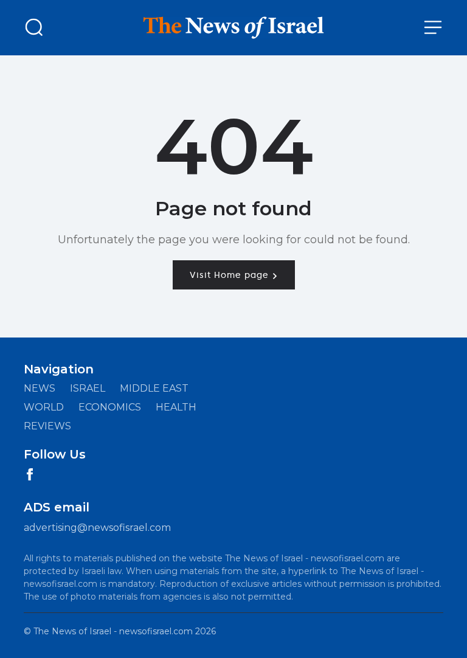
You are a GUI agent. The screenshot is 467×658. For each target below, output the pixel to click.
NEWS (39, 388)
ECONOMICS (109, 407)
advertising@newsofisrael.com (97, 527)
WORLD (44, 407)
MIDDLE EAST (154, 388)
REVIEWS (47, 426)
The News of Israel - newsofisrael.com (113, 631)
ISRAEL (87, 388)
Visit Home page (231, 274)
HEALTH (176, 407)
